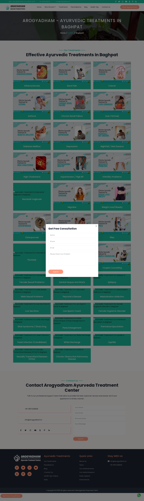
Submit (56, 272)
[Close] (96, 226)
